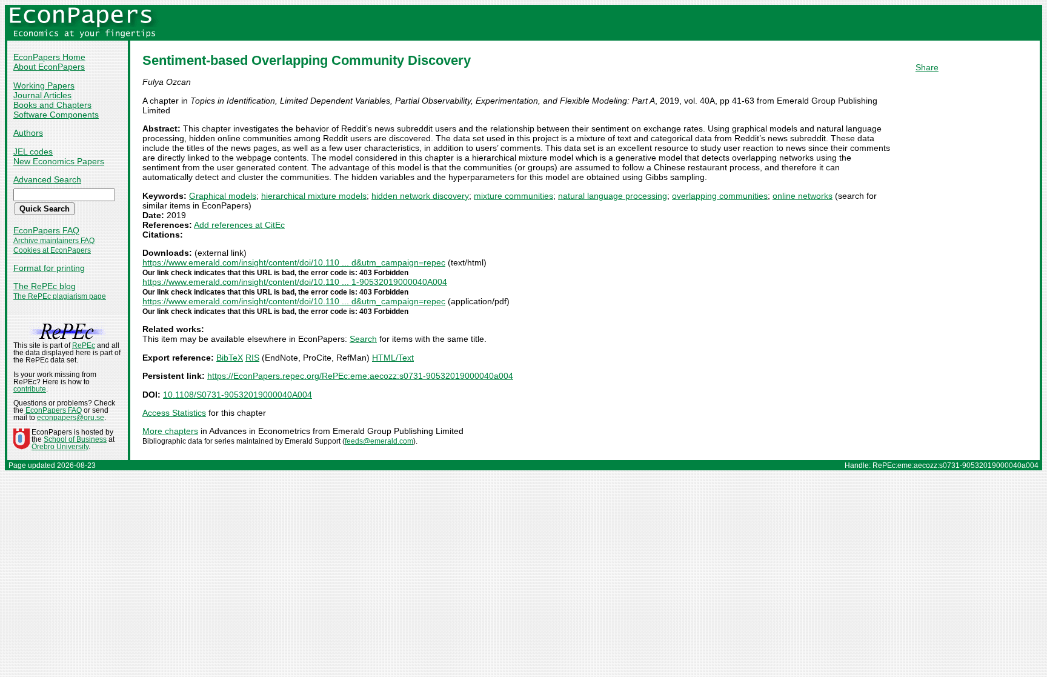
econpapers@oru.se (70, 417)
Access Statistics (174, 413)
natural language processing (612, 196)
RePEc (83, 345)
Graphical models (222, 196)
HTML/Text (393, 357)
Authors (28, 133)
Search (363, 339)
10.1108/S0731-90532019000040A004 (237, 394)
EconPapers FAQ (46, 230)
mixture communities (513, 196)
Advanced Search (47, 179)
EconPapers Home (49, 57)
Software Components (56, 114)
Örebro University (60, 446)
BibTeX (229, 357)
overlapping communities (720, 196)
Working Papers (44, 85)
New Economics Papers (58, 161)
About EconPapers (49, 67)
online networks (803, 196)
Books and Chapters (52, 105)
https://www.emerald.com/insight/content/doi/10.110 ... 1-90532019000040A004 (294, 282)
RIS (252, 357)
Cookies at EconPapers (52, 250)
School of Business (75, 439)
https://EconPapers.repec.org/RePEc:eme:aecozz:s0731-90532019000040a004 (360, 376)
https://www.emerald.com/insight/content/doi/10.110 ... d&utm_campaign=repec (293, 262)
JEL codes (33, 151)
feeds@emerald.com (379, 441)
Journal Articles (42, 95)
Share (927, 67)
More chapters (170, 431)
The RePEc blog (44, 286)
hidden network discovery (420, 196)
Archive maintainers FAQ (54, 240)
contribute (29, 389)
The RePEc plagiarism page (59, 296)
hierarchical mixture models (314, 196)
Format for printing (49, 268)
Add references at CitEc (239, 225)
